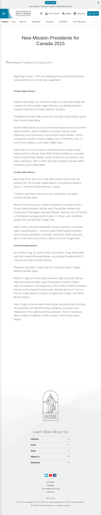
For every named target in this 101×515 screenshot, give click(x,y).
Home (13, 22)
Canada (5, 22)
